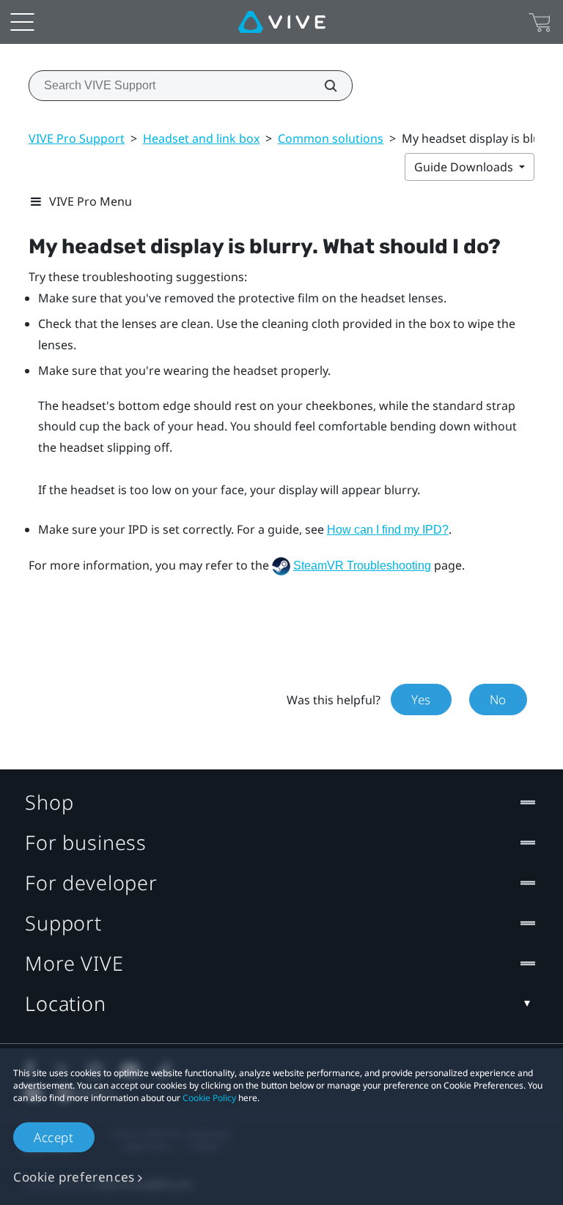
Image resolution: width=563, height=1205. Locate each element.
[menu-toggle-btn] (22, 22)
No (498, 699)
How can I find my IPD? (388, 529)
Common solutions (330, 138)
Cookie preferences (74, 1176)
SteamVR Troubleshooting (362, 565)
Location (65, 1003)
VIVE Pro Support (77, 138)
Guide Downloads (465, 167)
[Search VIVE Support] (322, 85)
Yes (421, 699)
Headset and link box (201, 138)
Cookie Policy (209, 1098)
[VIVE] (281, 22)
